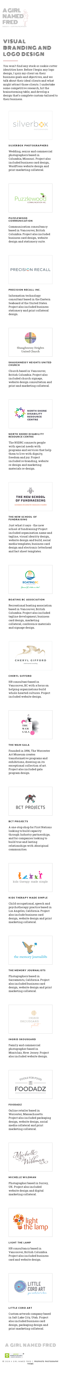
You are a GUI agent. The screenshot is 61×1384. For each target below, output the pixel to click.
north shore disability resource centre (26, 435)
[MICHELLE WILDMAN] (30, 1157)
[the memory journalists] (30, 950)
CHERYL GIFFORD (20, 676)
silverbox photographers (28, 145)
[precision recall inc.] (30, 269)
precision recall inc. (25, 290)
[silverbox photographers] (30, 125)
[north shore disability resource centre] (30, 413)
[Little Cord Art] (30, 1287)
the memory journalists (27, 970)
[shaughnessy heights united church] (30, 342)
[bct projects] (30, 801)
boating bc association (27, 599)
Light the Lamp (20, 1242)
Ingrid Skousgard (22, 1039)
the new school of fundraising (23, 518)
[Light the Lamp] (30, 1222)
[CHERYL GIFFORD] (30, 655)
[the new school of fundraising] (30, 496)
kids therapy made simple (28, 897)
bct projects (18, 821)
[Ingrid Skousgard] (30, 1019)
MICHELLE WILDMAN (22, 1177)
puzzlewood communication (21, 219)
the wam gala (19, 745)
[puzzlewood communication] (30, 198)
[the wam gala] (30, 724)
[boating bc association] (30, 579)
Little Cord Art (20, 1308)
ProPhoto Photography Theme (42, 1362)
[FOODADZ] (30, 1084)
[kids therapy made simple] (30, 877)
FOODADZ (15, 1104)
